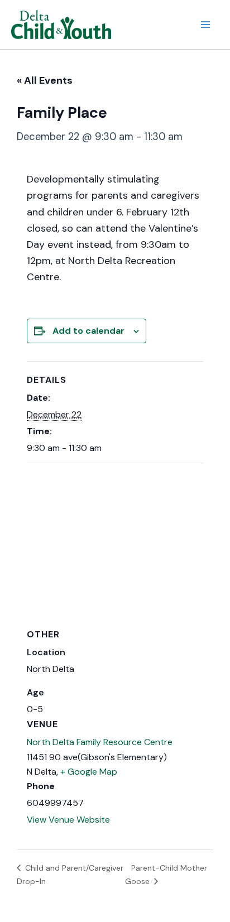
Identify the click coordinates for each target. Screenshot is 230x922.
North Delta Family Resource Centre (99, 742)
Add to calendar (88, 331)
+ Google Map (88, 771)
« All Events (45, 80)
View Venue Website (68, 819)
